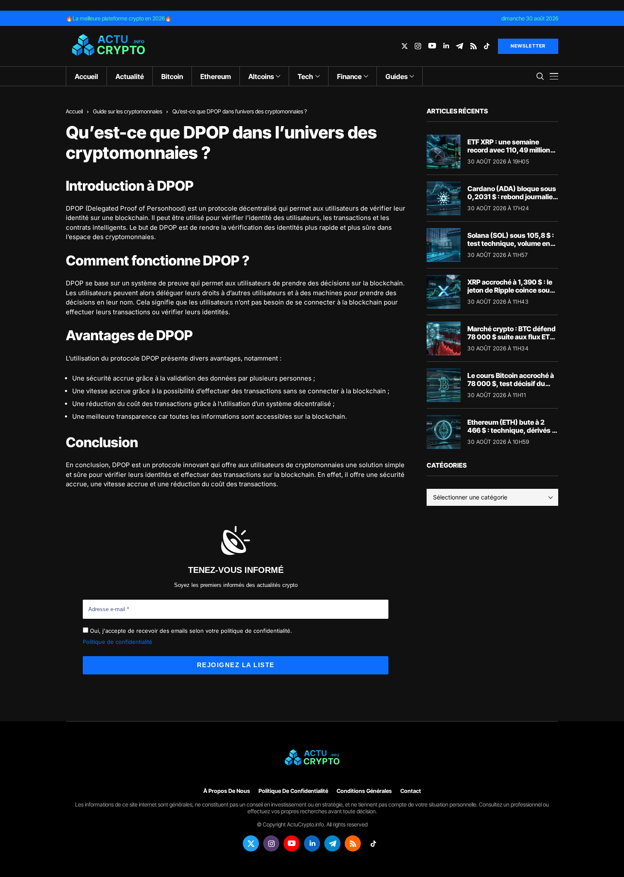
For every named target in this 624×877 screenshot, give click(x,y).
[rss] (473, 46)
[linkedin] (446, 46)
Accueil (74, 111)
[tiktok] (486, 46)
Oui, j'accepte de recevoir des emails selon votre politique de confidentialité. (190, 630)
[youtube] (432, 46)
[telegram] (459, 46)
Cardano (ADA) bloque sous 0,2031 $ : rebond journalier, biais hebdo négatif (512, 196)
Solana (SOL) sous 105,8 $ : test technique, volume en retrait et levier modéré (510, 243)
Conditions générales (364, 791)
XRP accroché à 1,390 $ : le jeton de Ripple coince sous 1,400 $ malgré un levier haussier (510, 294)
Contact (410, 791)
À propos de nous (226, 791)
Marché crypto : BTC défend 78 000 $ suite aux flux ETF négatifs (511, 336)
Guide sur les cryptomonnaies (127, 111)
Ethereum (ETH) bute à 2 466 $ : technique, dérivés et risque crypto (512, 430)
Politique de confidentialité (117, 641)
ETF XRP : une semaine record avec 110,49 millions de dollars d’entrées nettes (510, 150)
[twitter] (405, 46)
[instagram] (418, 46)
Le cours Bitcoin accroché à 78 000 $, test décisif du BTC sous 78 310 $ (510, 383)
